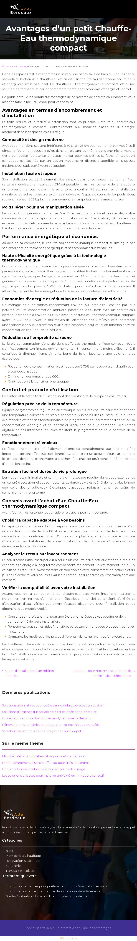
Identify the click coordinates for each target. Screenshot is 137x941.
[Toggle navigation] (124, 9)
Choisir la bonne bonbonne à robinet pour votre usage (43, 769)
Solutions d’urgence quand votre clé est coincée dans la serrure (49, 712)
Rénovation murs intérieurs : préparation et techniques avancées (50, 724)
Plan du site (68, 938)
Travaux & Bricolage (20, 870)
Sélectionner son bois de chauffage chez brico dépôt (41, 731)
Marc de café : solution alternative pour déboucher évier (44, 756)
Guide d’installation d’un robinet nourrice (29, 673)
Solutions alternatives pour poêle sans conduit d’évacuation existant (53, 705)
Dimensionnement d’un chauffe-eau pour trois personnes (45, 762)
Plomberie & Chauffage (17, 66)
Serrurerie (13, 865)
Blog (9, 850)
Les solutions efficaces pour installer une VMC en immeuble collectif (53, 775)
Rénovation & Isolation (23, 860)
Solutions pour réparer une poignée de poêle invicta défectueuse (102, 673)
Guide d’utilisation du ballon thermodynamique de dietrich (46, 718)
